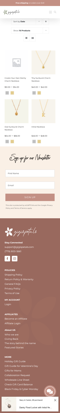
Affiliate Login (12, 323)
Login (8, 304)
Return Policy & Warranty (19, 279)
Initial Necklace (38, 127)
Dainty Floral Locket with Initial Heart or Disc (35, 407)
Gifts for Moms (13, 370)
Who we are (11, 334)
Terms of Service (20, 208)
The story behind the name (20, 343)
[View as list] (33, 38)
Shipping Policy (13, 274)
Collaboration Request (17, 375)
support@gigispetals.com (19, 247)
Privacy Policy (12, 288)
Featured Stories (14, 347)
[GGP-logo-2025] (11, 8)
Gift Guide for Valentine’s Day (21, 366)
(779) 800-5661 (13, 251)
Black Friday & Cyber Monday (21, 389)
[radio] (7, 93)
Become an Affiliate (16, 318)
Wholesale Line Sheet (17, 379)
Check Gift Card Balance (19, 384)
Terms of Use (12, 293)
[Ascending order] (46, 21)
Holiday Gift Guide (15, 361)
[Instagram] (14, 258)
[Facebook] (7, 258)
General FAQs (12, 283)
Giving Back (11, 338)
